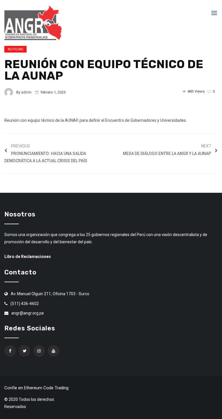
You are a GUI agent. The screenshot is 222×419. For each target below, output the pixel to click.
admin (26, 92)
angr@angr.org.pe (27, 313)
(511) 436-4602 (24, 303)
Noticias (15, 49)
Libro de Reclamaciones (27, 256)
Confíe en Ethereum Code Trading (36, 387)
